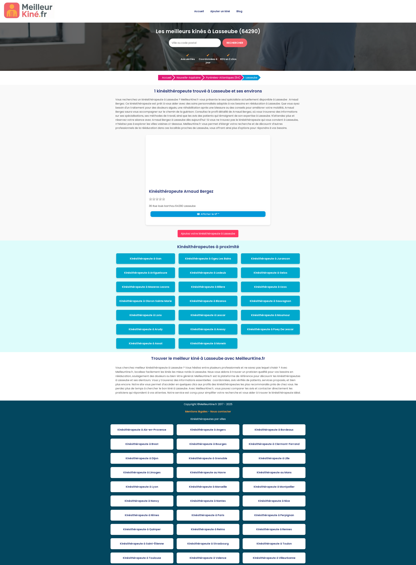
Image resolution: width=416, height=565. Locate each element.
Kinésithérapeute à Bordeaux (274, 430)
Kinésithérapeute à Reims (208, 529)
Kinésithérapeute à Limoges (142, 472)
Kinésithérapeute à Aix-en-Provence (141, 430)
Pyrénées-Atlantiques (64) (223, 77)
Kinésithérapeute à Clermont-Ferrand (274, 444)
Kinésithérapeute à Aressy (208, 329)
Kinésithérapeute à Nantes (208, 501)
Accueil (199, 11)
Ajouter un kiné (220, 11)
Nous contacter (220, 411)
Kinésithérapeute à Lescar (208, 315)
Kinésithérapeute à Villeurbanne (274, 558)
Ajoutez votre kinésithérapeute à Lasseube (208, 233)
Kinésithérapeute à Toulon (274, 544)
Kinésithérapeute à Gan (145, 258)
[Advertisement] (208, 164)
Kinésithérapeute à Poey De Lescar (270, 329)
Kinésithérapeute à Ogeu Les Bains (208, 258)
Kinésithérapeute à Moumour (270, 315)
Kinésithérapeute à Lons (146, 315)
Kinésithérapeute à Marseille (208, 487)
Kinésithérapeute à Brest (141, 444)
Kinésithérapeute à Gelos (270, 273)
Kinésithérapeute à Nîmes (142, 515)
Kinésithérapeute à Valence (208, 558)
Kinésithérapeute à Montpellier (274, 487)
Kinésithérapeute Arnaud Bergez (181, 191)
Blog (239, 11)
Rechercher (235, 43)
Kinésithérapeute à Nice (274, 501)
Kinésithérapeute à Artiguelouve (145, 273)
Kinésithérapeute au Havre (208, 472)
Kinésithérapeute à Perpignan (274, 515)
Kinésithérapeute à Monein (208, 343)
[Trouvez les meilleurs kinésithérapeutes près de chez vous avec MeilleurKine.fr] (29, 17)
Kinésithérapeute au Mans (274, 472)
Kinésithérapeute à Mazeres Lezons (145, 287)
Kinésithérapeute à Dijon (142, 458)
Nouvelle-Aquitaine (188, 77)
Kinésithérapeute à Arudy (146, 329)
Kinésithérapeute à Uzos (270, 287)
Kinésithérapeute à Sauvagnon (270, 301)
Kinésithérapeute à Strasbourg (208, 544)
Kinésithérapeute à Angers (208, 430)
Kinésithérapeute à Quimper (142, 529)
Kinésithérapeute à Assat (145, 343)
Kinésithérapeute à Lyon (142, 487)
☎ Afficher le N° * (208, 214)
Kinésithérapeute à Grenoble (208, 458)
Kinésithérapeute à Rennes (274, 529)
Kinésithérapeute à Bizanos (208, 301)
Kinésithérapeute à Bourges (208, 444)
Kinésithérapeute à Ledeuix (208, 273)
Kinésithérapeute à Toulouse (142, 558)
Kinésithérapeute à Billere (208, 287)
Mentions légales (196, 411)
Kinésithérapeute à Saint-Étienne (142, 544)
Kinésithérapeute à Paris (208, 515)
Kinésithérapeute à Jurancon (270, 258)
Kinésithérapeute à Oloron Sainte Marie (145, 301)
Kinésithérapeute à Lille (274, 458)
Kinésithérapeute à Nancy (142, 501)
